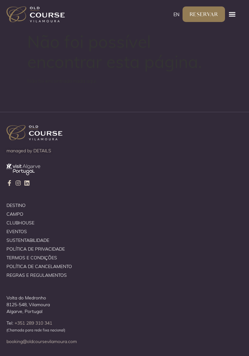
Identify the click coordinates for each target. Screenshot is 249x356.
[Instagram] (18, 183)
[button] (232, 14)
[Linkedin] (27, 183)
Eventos (16, 231)
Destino (16, 205)
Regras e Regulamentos (36, 275)
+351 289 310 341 (33, 323)
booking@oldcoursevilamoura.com (41, 341)
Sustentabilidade (27, 240)
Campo (14, 214)
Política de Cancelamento (39, 266)
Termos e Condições (31, 257)
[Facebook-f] (9, 183)
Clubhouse (20, 223)
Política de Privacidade (35, 249)
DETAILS (42, 150)
